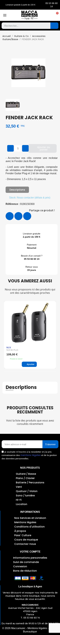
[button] (55, 15)
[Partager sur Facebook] (10, 216)
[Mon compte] (49, 15)
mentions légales (30, 455)
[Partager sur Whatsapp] (27, 216)
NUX (8, 347)
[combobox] (24, 25)
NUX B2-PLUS (12, 350)
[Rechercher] (54, 25)
